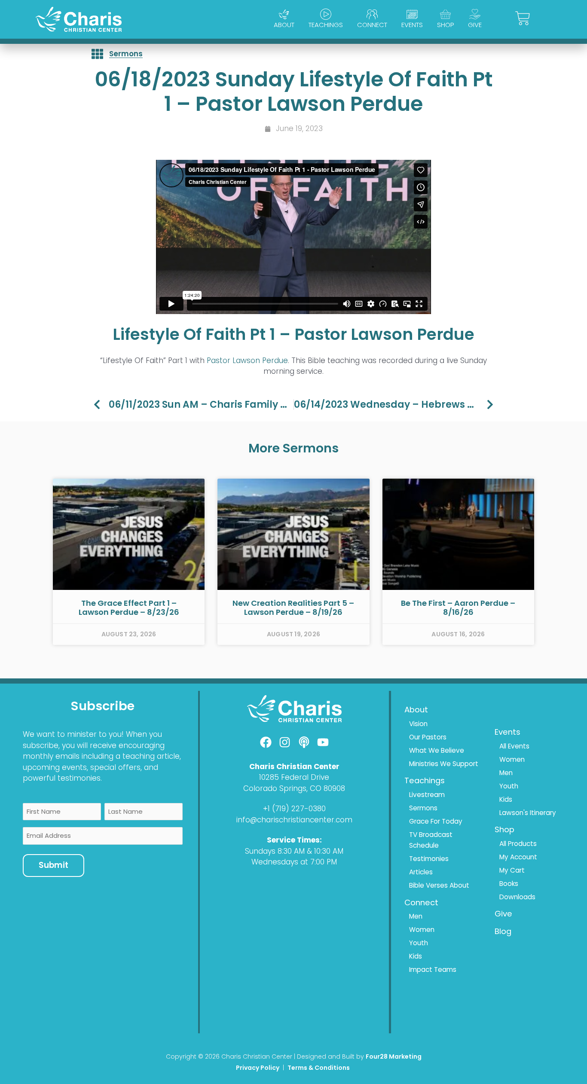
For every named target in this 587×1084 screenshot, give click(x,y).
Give (475, 24)
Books (508, 883)
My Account (518, 856)
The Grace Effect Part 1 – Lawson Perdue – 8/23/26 (129, 608)
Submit (53, 865)
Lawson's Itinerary (527, 812)
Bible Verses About (439, 885)
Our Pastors (427, 737)
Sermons (126, 54)
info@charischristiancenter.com (294, 820)
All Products (518, 843)
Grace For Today (435, 821)
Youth (418, 942)
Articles (421, 871)
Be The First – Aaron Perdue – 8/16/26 (458, 608)
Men (415, 916)
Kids (415, 956)
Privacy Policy (257, 1067)
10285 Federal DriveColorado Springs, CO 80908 (294, 783)
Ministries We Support (443, 763)
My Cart (512, 870)
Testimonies (429, 858)
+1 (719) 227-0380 (294, 808)
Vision (418, 723)
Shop (445, 24)
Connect (372, 24)
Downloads (517, 896)
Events (412, 24)
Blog (503, 931)
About (284, 24)
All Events (514, 746)
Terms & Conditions (319, 1067)
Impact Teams (432, 969)
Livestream (427, 794)
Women (421, 929)
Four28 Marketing (394, 1056)
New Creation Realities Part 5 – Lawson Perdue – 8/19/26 (293, 608)
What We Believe (436, 750)
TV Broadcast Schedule (430, 840)
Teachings (326, 24)
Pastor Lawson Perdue (247, 360)
